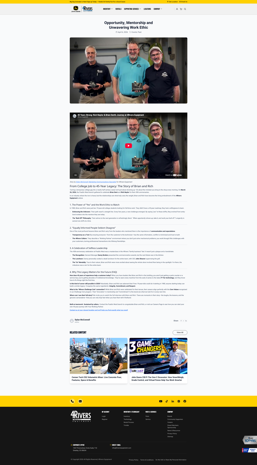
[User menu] (177, 9)
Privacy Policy (172, 433)
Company (157, 9)
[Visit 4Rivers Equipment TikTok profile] (166, 401)
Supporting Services (131, 9)
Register (104, 419)
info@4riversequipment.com (121, 448)
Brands (169, 416)
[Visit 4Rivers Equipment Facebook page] (184, 401)
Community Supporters (175, 419)
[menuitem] (108, 9)
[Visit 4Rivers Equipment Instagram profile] (178, 401)
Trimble (126, 425)
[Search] (185, 9)
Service (148, 419)
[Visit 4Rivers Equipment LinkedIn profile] (172, 401)
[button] (183, 2)
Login (104, 416)
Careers (170, 422)
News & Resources (173, 430)
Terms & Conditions (147, 460)
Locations (147, 9)
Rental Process (129, 422)
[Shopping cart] (181, 9)
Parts (147, 416)
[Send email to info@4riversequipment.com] (80, 401)
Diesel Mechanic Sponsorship (173, 426)
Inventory (107, 9)
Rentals (118, 9)
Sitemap (170, 436)
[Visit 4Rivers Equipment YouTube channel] (160, 401)
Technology (128, 419)
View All (180, 332)
